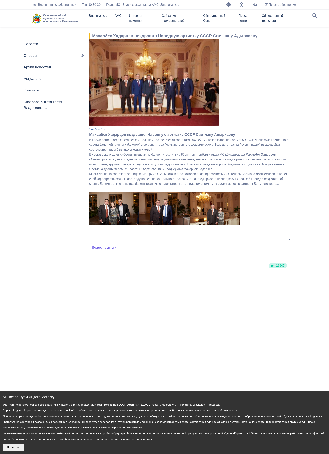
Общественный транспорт (273, 18)
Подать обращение (282, 4)
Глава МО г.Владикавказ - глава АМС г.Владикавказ (142, 4)
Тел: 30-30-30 (91, 4)
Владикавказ (98, 15)
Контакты (32, 90)
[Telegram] (228, 5)
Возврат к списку (104, 247)
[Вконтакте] (255, 5)
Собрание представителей (173, 18)
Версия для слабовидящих (57, 4)
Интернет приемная (136, 18)
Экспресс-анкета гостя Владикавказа (43, 105)
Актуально (33, 79)
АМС (118, 15)
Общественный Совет (214, 18)
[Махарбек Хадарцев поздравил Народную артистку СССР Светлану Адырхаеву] (114, 224)
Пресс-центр (243, 18)
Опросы (30, 56)
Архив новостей (37, 67)
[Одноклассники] (241, 5)
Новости (31, 44)
